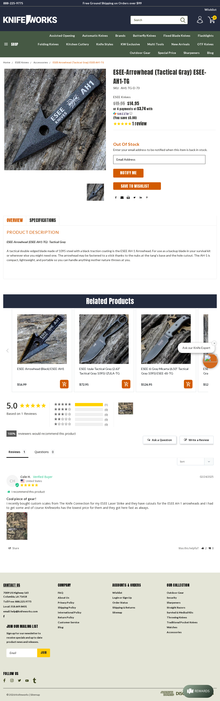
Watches (172, 627)
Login (115, 597)
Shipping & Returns (123, 607)
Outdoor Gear (140, 53)
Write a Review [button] (199, 440)
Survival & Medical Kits (180, 612)
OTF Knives (205, 44)
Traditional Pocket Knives (182, 622)
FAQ (60, 592)
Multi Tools (155, 44)
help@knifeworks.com (24, 611)
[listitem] (42, 350)
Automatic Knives (95, 35)
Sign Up (127, 597)
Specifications (42, 220)
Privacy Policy (66, 602)
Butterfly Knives (144, 35)
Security (172, 597)
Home (6, 62)
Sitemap (117, 612)
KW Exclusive (130, 44)
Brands (120, 35)
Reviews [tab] (14, 452)
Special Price (167, 53)
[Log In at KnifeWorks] (199, 20)
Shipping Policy (67, 607)
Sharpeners (191, 53)
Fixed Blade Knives (176, 35)
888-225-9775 (13, 3)
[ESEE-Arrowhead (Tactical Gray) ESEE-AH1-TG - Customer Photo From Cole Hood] (125, 408)
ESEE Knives (22, 62)
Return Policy (66, 617)
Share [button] (15, 548)
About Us (63, 597)
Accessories (41, 62)
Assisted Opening (62, 35)
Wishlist (211, 9)
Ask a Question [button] (162, 440)
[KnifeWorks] (56, 20)
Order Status (120, 602)
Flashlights (206, 35)
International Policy (69, 612)
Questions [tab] (42, 452)
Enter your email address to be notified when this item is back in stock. (160, 150)
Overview (15, 220)
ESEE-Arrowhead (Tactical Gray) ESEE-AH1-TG (78, 62)
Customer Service (68, 622)
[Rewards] (198, 691)
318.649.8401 (19, 606)
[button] (139, 111)
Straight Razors (176, 607)
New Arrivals (180, 44)
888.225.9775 (23, 601)
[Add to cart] (64, 384)
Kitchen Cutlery (77, 44)
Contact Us (11, 585)
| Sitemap (34, 694)
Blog (210, 53)
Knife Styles (104, 44)
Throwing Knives (177, 617)
